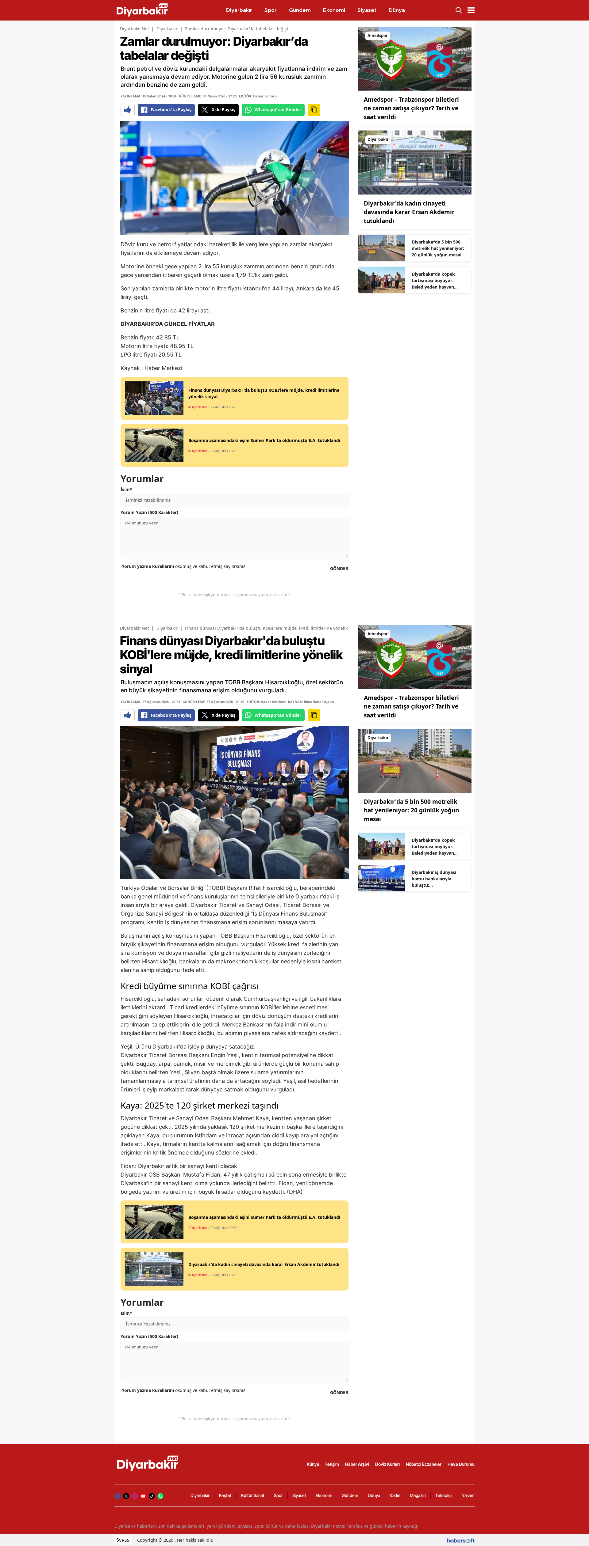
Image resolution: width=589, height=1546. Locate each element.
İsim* (126, 489)
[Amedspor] (415, 58)
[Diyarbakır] (415, 162)
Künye (313, 1464)
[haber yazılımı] (461, 1540)
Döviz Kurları (387, 1464)
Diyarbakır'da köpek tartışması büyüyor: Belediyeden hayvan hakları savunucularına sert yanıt (436, 280)
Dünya (374, 1495)
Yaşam (468, 1495)
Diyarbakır (167, 29)
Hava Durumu (461, 1464)
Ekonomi (324, 1495)
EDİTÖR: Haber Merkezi (266, 701)
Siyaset (299, 1495)
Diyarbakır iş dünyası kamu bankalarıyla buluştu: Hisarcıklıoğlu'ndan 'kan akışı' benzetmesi (437, 878)
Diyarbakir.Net (134, 29)
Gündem (350, 1495)
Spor (278, 1495)
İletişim (332, 1464)
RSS (125, 1540)
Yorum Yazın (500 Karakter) (149, 512)
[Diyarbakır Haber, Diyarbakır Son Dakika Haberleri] (148, 1463)
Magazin (418, 1495)
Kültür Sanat (252, 1495)
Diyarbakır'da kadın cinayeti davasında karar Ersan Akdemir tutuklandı (409, 212)
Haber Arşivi (357, 1464)
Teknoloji (443, 1495)
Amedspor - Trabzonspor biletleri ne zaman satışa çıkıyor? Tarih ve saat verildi (411, 108)
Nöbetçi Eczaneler (423, 1464)
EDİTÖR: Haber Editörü (258, 96)
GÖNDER (339, 568)
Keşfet (225, 1495)
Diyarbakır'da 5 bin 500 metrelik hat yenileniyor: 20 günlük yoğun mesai (438, 248)
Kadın (395, 1495)
